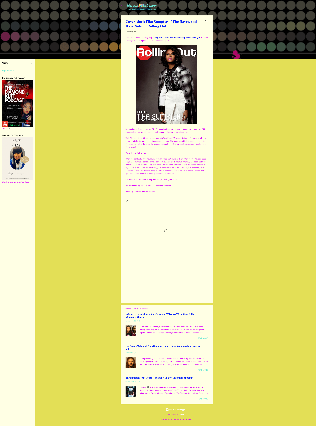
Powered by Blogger (177, 410)
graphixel (181, 414)
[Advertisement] (222, 52)
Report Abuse (8, 70)
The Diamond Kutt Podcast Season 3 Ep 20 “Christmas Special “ (159, 377)
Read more (203, 338)
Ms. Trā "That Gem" (142, 6)
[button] (206, 21)
